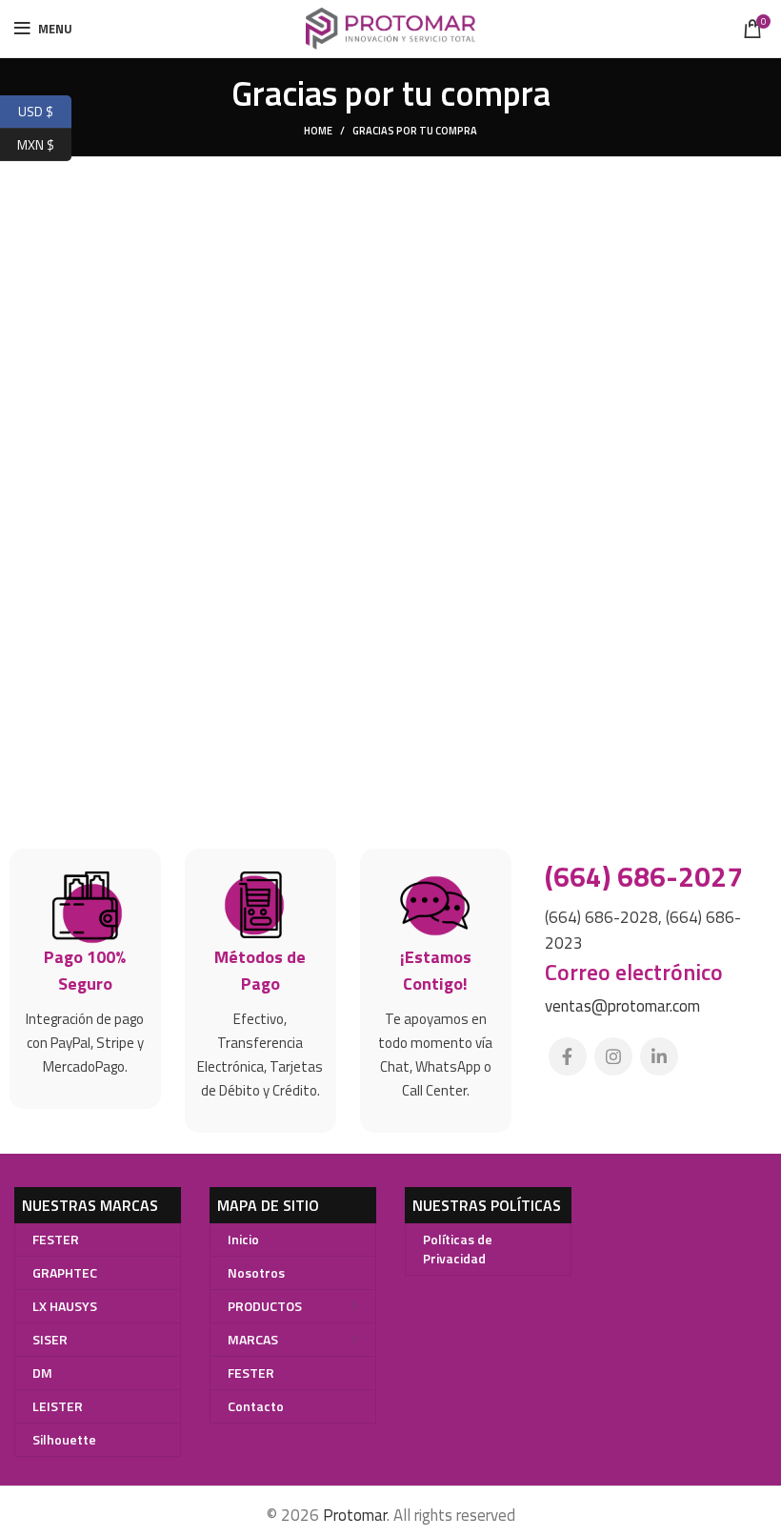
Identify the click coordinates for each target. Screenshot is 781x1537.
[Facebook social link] (568, 1056)
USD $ (44, 109)
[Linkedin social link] (659, 1056)
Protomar (355, 1515)
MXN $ (44, 142)
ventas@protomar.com (622, 1006)
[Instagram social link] (613, 1056)
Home (318, 130)
